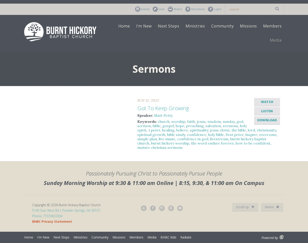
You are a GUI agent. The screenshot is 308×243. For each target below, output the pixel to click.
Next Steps (168, 26)
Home (124, 26)
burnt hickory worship (170, 143)
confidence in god (192, 139)
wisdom (214, 121)
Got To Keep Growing (163, 108)
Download (267, 120)
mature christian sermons (160, 147)
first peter (235, 134)
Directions (198, 9)
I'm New (144, 26)
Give (162, 9)
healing (168, 130)
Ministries (195, 26)
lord (251, 130)
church (164, 121)
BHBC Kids (168, 237)
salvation (213, 126)
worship (178, 121)
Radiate (185, 237)
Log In (218, 9)
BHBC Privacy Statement (52, 221)
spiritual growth (151, 134)
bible (157, 126)
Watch (178, 9)
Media (276, 40)
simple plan (147, 139)
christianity (266, 130)
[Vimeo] (171, 208)
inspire (251, 134)
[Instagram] (162, 208)
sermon (144, 126)
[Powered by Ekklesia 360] (282, 237)
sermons (230, 126)
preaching (195, 126)
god (240, 121)
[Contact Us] (180, 208)
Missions (248, 26)
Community (222, 26)
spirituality (199, 130)
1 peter (154, 130)
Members (272, 26)
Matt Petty (163, 115)
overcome (268, 134)
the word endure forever (212, 143)
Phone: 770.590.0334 (47, 216)
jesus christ (220, 130)
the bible (239, 130)
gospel (168, 126)
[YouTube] (144, 208)
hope (180, 126)
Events (145, 9)
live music (167, 139)
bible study (176, 134)
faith (191, 121)
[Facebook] (153, 208)
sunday (229, 121)
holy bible (216, 134)
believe (182, 130)
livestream (219, 139)
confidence (196, 134)
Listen (267, 111)
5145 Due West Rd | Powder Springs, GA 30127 (66, 210)
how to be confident (253, 143)
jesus (201, 121)
